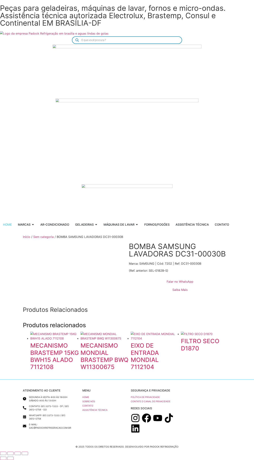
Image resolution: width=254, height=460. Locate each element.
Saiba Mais (180, 290)
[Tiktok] (168, 418)
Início (26, 237)
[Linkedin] (135, 428)
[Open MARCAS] (32, 224)
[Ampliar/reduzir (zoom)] (3, 453)
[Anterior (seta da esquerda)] (3, 458)
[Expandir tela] (10, 453)
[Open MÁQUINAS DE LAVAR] (136, 224)
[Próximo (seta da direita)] (10, 458)
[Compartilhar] (18, 453)
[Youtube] (157, 418)
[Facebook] (146, 418)
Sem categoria (43, 237)
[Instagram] (135, 418)
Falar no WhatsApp (180, 281)
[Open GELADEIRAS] (96, 224)
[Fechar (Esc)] (25, 453)
